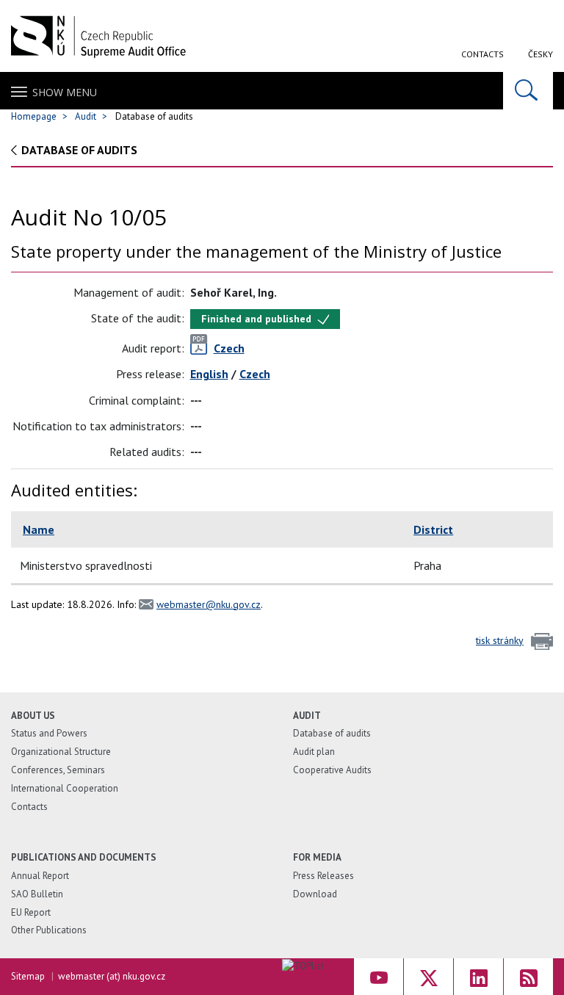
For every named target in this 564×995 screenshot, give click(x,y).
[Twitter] (428, 976)
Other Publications (49, 930)
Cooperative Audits (332, 770)
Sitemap (28, 976)
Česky (540, 53)
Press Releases (323, 875)
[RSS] (528, 976)
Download (315, 894)
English (209, 373)
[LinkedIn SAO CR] (478, 976)
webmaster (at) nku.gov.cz (111, 976)
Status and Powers (49, 733)
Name (38, 529)
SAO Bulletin (37, 894)
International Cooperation (64, 788)
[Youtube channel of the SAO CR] (378, 976)
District (433, 529)
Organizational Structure (61, 751)
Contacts (482, 53)
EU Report (31, 912)
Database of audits (79, 149)
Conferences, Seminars (58, 770)
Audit (85, 116)
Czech (254, 373)
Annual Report (40, 875)
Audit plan (314, 751)
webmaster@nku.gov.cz (208, 604)
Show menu (64, 92)
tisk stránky (500, 640)
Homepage (34, 116)
